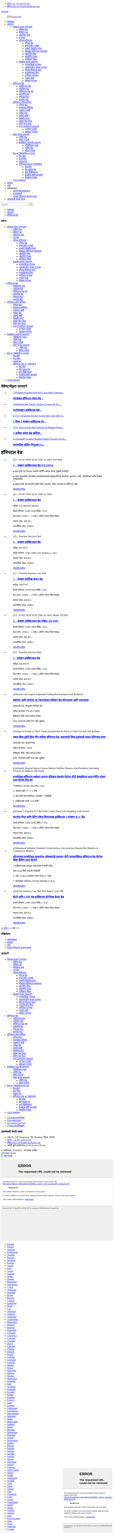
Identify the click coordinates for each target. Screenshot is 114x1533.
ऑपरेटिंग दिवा (31, 54)
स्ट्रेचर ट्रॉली (31, 129)
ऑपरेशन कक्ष (24, 35)
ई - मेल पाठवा (6, 1155)
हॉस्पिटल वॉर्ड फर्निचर (22, 102)
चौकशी (16, 489)
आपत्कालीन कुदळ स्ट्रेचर (36, 67)
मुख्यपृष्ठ (10, 21)
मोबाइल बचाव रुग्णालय (22, 27)
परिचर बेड (23, 105)
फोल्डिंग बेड (24, 89)
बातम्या (10, 183)
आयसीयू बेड (24, 94)
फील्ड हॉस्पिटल (25, 40)
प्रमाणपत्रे (17, 193)
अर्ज (8, 185)
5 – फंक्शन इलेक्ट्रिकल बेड (27, 500)
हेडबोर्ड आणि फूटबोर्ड (34, 175)
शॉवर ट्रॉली (24, 140)
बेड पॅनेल (22, 158)
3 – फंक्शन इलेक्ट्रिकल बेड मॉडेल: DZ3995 (36, 621)
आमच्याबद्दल (12, 939)
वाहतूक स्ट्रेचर (31, 132)
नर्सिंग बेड (23, 137)
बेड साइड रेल (30, 169)
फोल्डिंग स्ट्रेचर (31, 75)
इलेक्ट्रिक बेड (25, 86)
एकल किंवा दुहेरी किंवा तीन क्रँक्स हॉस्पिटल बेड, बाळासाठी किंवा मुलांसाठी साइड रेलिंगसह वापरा (59, 737)
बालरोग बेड (23, 99)
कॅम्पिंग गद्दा (23, 32)
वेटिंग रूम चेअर (25, 123)
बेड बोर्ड (22, 156)
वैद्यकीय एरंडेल (31, 177)
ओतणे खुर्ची (23, 115)
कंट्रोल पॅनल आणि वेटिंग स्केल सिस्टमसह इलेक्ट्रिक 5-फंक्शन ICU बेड (49, 816)
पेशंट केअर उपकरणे (21, 134)
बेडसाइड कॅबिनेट (26, 107)
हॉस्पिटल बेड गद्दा (26, 91)
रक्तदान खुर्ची (24, 110)
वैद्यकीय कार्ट (24, 118)
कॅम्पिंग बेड (23, 29)
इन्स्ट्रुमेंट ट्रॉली (32, 46)
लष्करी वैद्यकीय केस (33, 48)
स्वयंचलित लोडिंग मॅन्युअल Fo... (29, 444)
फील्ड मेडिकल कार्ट (33, 70)
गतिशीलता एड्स (31, 145)
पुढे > (7, 928)
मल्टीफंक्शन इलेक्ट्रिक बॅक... (27, 410)
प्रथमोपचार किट (32, 72)
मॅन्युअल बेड (24, 97)
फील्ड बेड (29, 43)
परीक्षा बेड (23, 113)
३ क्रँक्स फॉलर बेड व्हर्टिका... (27, 433)
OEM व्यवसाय (19, 180)
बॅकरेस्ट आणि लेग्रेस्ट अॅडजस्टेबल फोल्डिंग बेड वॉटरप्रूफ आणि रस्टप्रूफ (51, 700)
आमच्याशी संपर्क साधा (16, 199)
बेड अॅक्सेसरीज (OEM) (24, 153)
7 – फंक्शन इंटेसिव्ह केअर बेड (28, 579)
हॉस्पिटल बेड (18, 83)
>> (10, 928)
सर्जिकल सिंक (31, 59)
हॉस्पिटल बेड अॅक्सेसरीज (30, 164)
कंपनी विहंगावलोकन (21, 191)
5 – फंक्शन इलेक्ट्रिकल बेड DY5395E (33, 465)
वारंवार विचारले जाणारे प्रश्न (25, 196)
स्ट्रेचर (22, 37)
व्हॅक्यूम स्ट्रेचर (31, 80)
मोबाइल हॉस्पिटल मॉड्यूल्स (36, 51)
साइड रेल (23, 161)
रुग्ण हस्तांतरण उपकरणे (29, 126)
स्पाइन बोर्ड (29, 78)
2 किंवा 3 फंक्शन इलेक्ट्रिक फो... (29, 421)
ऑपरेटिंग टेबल (31, 56)
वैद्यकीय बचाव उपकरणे (28, 62)
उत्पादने (10, 24)
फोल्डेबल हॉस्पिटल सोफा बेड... (28, 398)
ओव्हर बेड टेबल (25, 121)
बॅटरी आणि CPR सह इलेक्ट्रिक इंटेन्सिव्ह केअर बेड (38, 896)
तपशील (22, 489)
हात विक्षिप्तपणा (31, 172)
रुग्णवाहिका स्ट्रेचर (33, 64)
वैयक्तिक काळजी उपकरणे (30, 142)
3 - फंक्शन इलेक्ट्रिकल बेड (26, 658)
